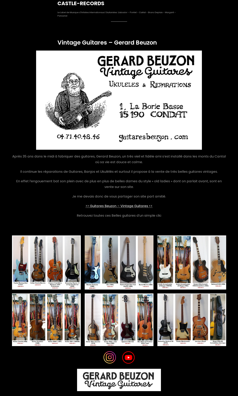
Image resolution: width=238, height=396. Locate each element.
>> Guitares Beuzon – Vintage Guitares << (119, 206)
